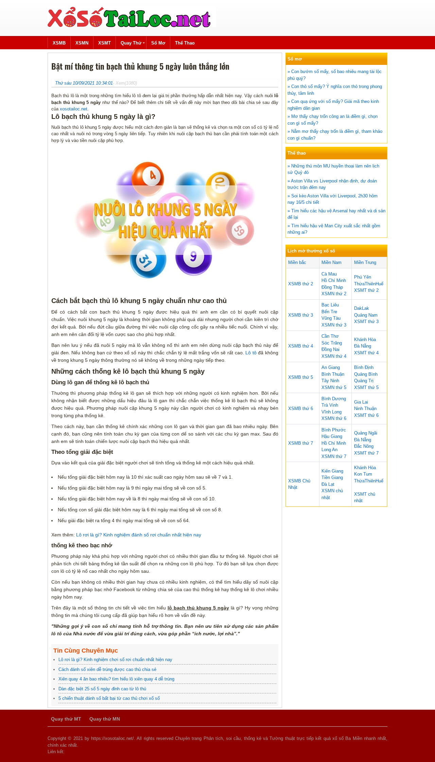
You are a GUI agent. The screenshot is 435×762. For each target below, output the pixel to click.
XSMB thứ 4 (300, 346)
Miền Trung (365, 262)
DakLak (361, 308)
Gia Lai (361, 402)
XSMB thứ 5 (300, 377)
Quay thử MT (66, 719)
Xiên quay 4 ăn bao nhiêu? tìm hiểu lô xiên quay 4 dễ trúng (116, 678)
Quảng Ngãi (365, 433)
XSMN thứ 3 (333, 324)
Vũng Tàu (331, 318)
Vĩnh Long (331, 411)
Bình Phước (333, 429)
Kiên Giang (332, 471)
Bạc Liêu (330, 304)
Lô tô (251, 352)
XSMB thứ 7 (300, 443)
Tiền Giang (332, 477)
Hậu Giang (331, 436)
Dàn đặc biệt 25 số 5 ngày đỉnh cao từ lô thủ (102, 688)
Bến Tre (329, 311)
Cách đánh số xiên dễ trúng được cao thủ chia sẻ (107, 669)
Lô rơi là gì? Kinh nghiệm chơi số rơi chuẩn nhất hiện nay (115, 659)
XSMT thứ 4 (366, 352)
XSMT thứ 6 (366, 415)
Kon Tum (363, 474)
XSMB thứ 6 (300, 408)
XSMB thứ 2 (300, 283)
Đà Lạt (327, 484)
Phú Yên (362, 277)
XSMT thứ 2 (366, 290)
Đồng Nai (330, 349)
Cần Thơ (330, 336)
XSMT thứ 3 (366, 321)
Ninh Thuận (365, 408)
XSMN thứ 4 (333, 356)
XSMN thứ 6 (333, 418)
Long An (329, 449)
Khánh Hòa (365, 339)
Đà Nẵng (362, 346)
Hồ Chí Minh (333, 280)
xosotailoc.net (73, 108)
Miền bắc (297, 262)
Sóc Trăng (331, 342)
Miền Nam (331, 262)
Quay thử (131, 43)
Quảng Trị (363, 380)
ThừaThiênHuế (368, 283)
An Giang (330, 367)
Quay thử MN (104, 719)
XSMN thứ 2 (333, 293)
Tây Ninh (330, 380)
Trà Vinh (329, 405)
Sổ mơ (158, 43)
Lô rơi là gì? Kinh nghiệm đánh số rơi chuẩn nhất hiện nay (138, 534)
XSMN (81, 43)
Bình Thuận (332, 374)
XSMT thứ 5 (366, 387)
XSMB (59, 43)
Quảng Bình (366, 374)
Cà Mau (329, 274)
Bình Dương (333, 398)
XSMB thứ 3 (300, 315)
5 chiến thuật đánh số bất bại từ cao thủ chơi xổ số (109, 698)
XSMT (104, 43)
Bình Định (363, 367)
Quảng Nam (366, 315)
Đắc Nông (363, 446)
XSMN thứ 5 (333, 387)
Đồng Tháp (332, 287)
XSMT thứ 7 (366, 453)
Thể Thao (185, 43)
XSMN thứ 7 (333, 456)
